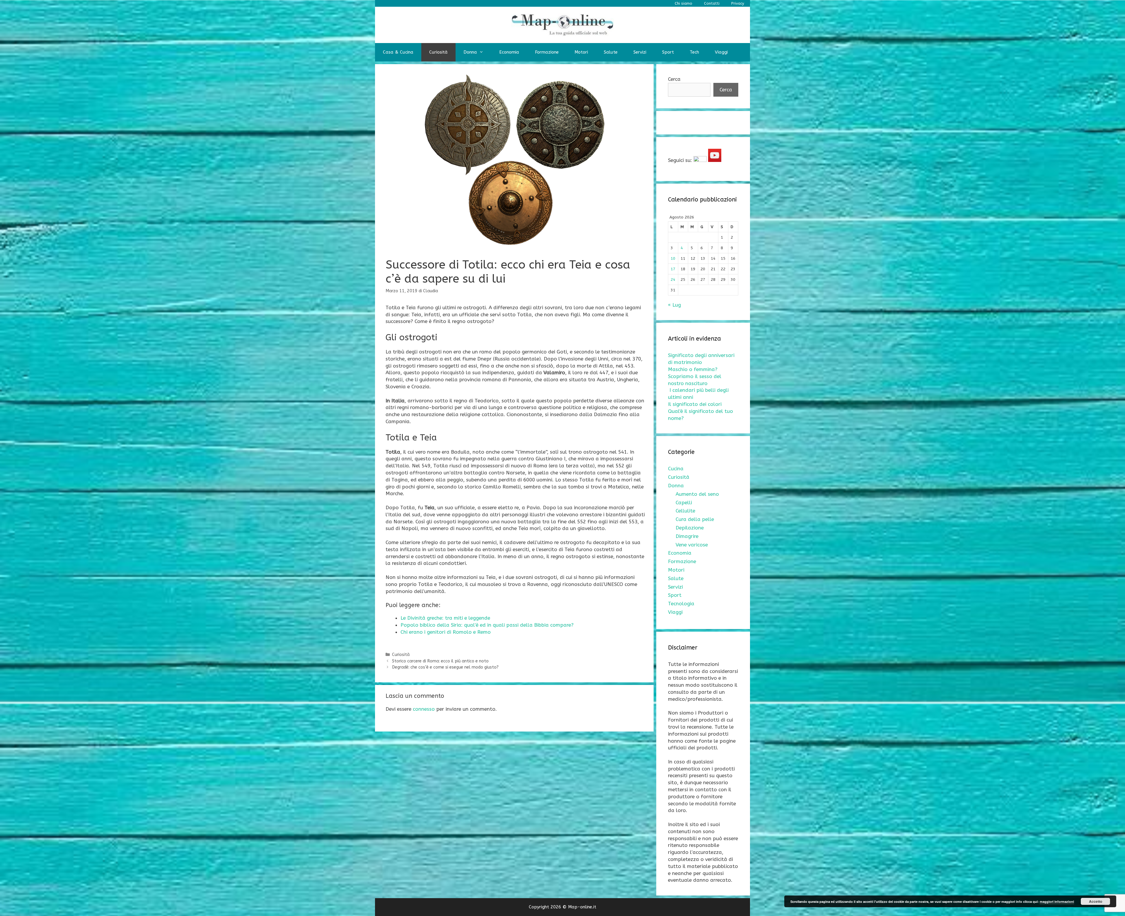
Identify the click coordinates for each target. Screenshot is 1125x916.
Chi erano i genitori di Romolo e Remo (445, 632)
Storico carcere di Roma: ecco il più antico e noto (440, 661)
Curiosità (438, 52)
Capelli (684, 502)
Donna (470, 52)
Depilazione (690, 528)
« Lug (674, 305)
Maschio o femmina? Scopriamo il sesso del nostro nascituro (694, 376)
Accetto (1095, 901)
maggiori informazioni (1057, 901)
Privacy (737, 3)
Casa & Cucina (398, 52)
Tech (694, 52)
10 (673, 258)
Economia (509, 52)
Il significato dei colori (695, 404)
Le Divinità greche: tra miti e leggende (445, 618)
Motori (581, 52)
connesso (424, 709)
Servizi (639, 52)
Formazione (547, 52)
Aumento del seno (697, 494)
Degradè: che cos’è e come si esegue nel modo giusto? (445, 667)
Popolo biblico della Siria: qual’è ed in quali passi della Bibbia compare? (487, 625)
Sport (668, 52)
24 (673, 279)
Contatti (712, 3)
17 (673, 268)
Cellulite (685, 511)
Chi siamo (683, 3)
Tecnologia (681, 603)
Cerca (674, 79)
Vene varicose (692, 545)
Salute (611, 52)
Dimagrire (687, 536)
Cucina (675, 468)
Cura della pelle (695, 519)
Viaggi (721, 52)
